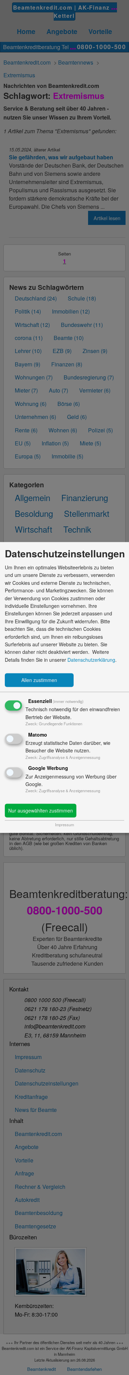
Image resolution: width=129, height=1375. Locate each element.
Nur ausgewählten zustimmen (40, 810)
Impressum (64, 825)
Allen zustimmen (39, 680)
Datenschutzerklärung (91, 659)
